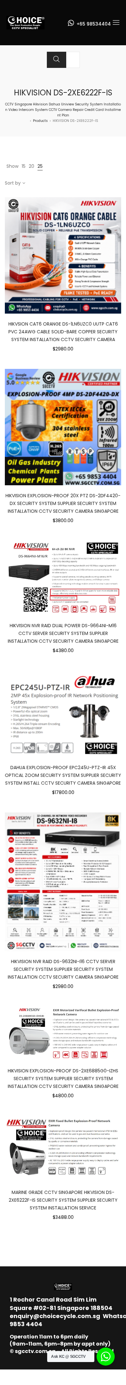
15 (24, 166)
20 (31, 166)
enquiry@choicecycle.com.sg (55, 1316)
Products (40, 120)
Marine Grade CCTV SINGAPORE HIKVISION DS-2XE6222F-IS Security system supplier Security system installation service (63, 1200)
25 (40, 166)
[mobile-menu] (116, 22)
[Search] (56, 60)
